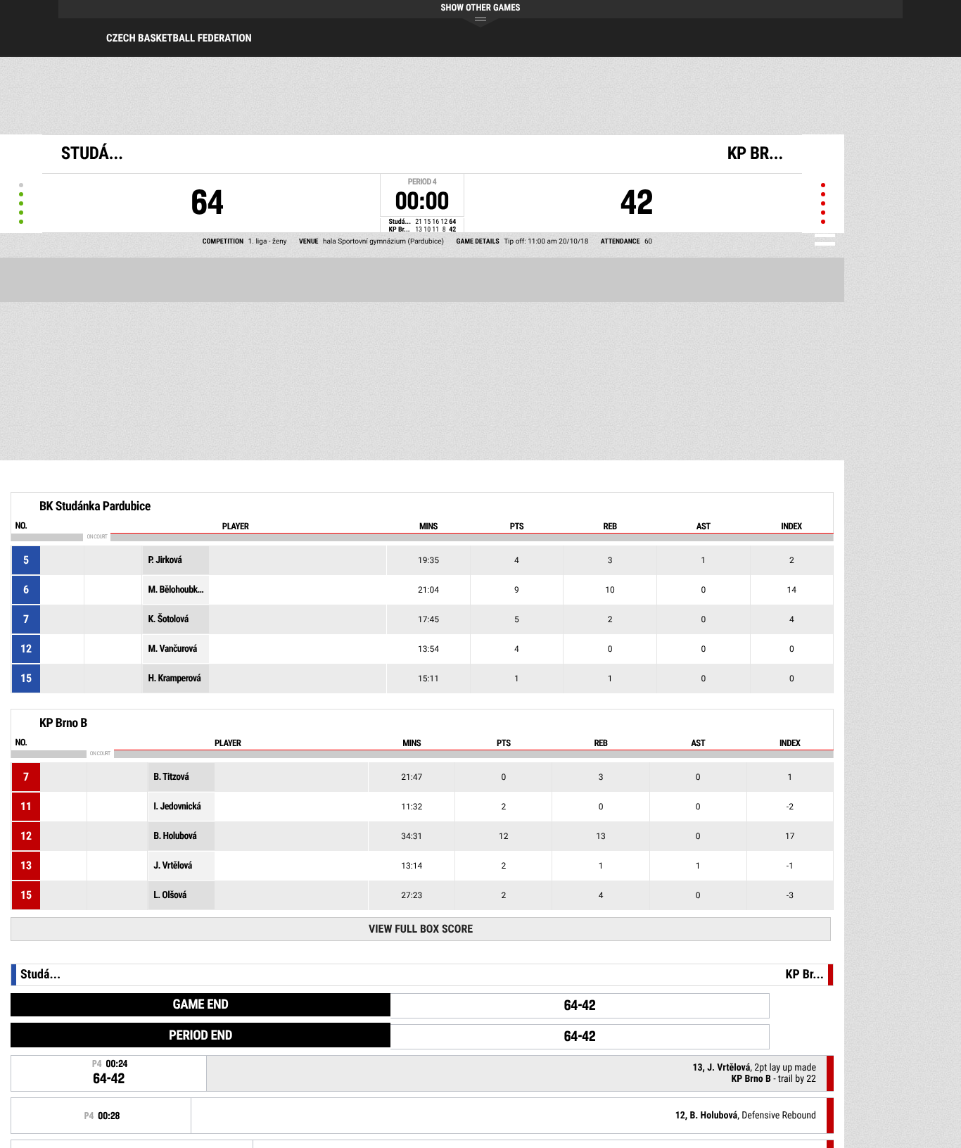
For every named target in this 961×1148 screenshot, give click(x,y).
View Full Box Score (421, 928)
